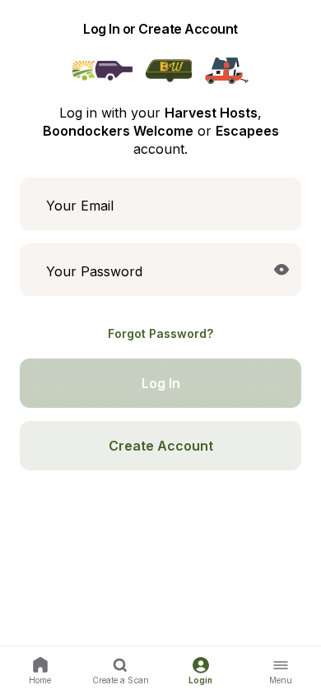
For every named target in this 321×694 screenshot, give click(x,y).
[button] (281, 270)
